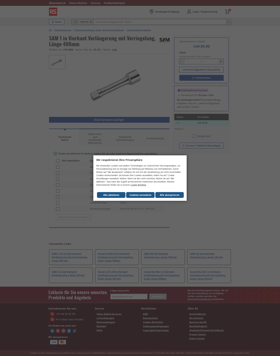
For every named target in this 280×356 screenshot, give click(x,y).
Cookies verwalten (140, 195)
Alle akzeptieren (169, 195)
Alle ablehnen (111, 195)
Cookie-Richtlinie (138, 184)
